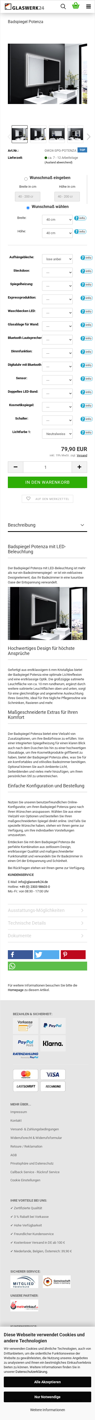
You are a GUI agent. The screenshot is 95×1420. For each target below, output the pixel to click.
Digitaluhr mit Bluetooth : (22, 365)
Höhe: (21, 231)
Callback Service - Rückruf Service (35, 1172)
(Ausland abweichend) (58, 162)
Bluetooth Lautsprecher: (22, 338)
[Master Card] (26, 1075)
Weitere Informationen (47, 1410)
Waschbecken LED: (22, 311)
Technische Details (27, 923)
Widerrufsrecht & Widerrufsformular (36, 1138)
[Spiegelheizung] (87, 284)
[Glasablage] (87, 324)
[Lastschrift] (26, 1087)
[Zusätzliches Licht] (87, 392)
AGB (13, 1155)
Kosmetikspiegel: (21, 405)
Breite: (21, 218)
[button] (87, 136)
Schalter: (21, 418)
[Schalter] (87, 419)
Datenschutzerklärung (31, 1372)
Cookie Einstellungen (25, 1180)
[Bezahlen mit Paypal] (53, 1026)
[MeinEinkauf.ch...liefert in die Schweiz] (26, 1307)
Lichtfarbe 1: (21, 432)
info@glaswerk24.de (33, 882)
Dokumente (19, 935)
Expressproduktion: (22, 297)
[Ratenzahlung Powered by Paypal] (26, 1056)
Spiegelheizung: (21, 284)
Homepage (16, 990)
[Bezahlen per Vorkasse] (26, 1026)
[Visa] (53, 1075)
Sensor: (21, 378)
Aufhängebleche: (21, 257)
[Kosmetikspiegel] (87, 405)
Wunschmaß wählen (50, 206)
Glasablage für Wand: (22, 324)
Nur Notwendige (47, 1397)
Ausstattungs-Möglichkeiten (36, 910)
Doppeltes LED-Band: (22, 391)
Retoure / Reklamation (26, 1146)
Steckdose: (21, 270)
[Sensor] (87, 378)
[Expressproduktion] (87, 298)
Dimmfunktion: (21, 351)
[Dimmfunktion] (87, 351)
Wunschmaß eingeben (50, 177)
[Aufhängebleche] (87, 257)
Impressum (18, 1112)
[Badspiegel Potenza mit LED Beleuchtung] (47, 73)
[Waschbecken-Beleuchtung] (87, 311)
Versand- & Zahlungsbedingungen (34, 1129)
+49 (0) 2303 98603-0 (35, 887)
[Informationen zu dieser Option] (80, 218)
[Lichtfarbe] (87, 432)
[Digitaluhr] (87, 365)
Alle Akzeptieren (47, 1382)
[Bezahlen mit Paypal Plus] (26, 1044)
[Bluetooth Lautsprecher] (87, 338)
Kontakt (16, 1120)
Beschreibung (21, 525)
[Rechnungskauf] (53, 1087)
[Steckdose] (87, 271)
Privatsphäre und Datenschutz (31, 1163)
